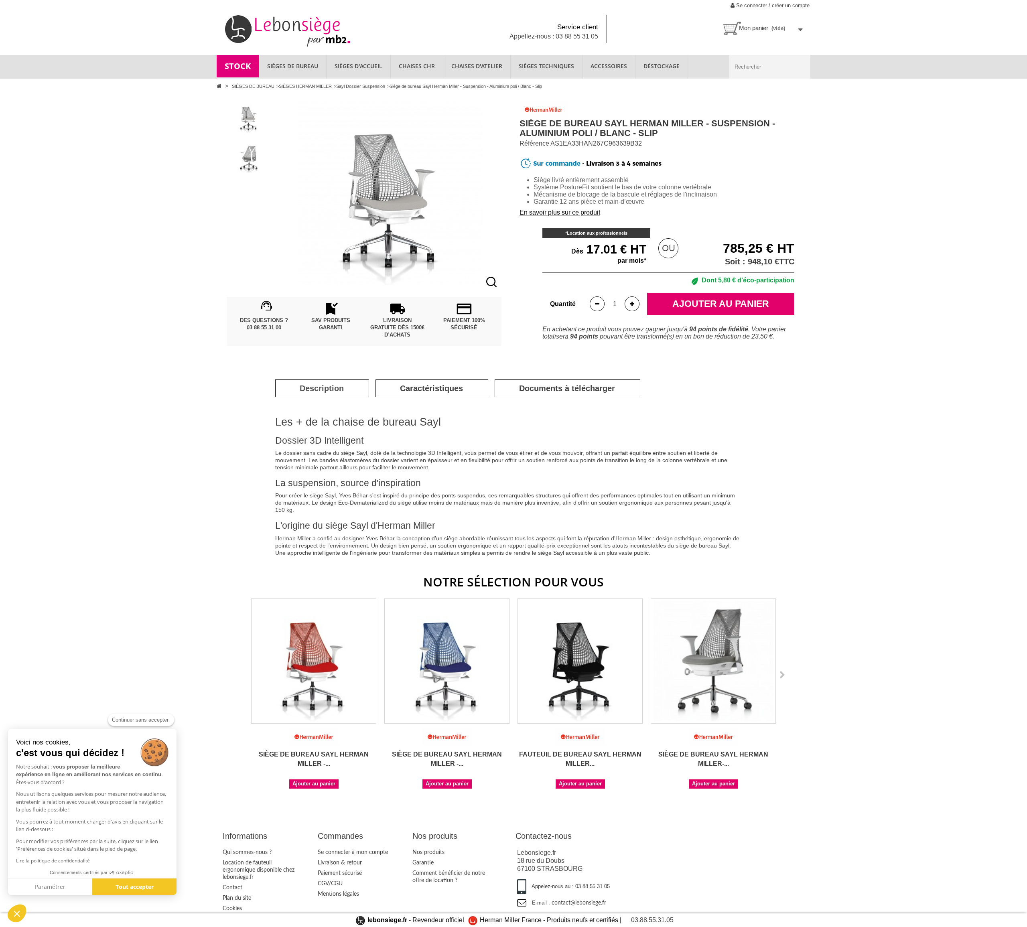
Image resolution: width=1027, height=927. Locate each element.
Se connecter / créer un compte (772, 5)
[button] (16, 913)
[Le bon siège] (315, 30)
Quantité (563, 303)
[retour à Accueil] (220, 86)
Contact (232, 887)
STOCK (238, 66)
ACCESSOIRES (609, 66)
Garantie (423, 863)
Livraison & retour (340, 863)
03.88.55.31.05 (652, 920)
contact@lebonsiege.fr (579, 903)
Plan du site (237, 898)
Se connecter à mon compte (353, 852)
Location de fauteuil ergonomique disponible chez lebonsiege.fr (258, 870)
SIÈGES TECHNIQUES (546, 66)
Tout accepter (135, 886)
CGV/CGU (330, 883)
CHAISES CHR (417, 66)
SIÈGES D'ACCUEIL (358, 66)
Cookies (232, 908)
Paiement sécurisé (340, 873)
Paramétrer (50, 886)
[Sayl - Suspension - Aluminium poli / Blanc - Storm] (249, 117)
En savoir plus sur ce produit (560, 212)
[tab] (322, 388)
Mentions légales (338, 894)
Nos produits (428, 852)
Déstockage (661, 66)
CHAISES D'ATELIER (476, 66)
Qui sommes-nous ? (247, 852)
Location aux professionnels (597, 233)
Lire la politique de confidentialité (53, 860)
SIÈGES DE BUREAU (292, 66)
